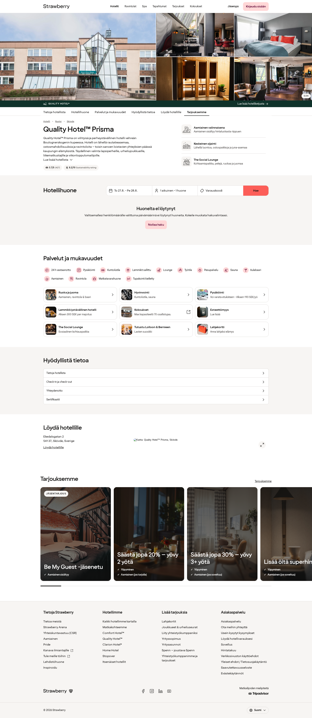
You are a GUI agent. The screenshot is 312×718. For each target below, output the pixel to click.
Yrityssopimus (171, 639)
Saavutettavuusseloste (236, 668)
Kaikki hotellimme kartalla (119, 621)
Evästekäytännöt (232, 673)
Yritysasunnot (171, 645)
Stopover (109, 656)
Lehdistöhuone (53, 662)
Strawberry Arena (55, 627)
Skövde (70, 121)
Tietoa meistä (52, 621)
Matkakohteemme (115, 627)
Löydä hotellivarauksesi (237, 639)
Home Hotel (111, 650)
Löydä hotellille (171, 112)
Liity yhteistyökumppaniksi (180, 633)
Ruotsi (58, 121)
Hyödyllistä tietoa (143, 112)
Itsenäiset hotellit (114, 662)
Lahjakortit (169, 621)
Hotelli (46, 121)
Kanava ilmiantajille (56, 650)
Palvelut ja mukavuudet (110, 112)
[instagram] (152, 691)
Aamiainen (50, 639)
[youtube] (169, 691)
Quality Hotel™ (112, 639)
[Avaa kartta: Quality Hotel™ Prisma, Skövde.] (262, 444)
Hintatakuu (228, 650)
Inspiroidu (50, 668)
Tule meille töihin (54, 656)
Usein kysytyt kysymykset (237, 633)
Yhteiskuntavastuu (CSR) (60, 633)
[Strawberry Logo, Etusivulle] (56, 6)
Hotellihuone (80, 112)
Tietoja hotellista (54, 112)
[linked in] (160, 691)
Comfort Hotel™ (113, 633)
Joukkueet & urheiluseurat (180, 627)
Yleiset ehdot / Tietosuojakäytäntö (244, 662)
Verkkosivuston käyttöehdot (240, 656)
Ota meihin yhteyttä (234, 627)
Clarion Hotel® (112, 645)
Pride (46, 645)
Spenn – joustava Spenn (178, 650)
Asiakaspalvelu (231, 621)
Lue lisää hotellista (55, 160)
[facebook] (143, 691)
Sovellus (226, 645)
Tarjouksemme (196, 112)
